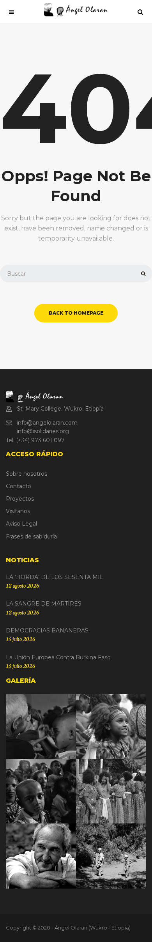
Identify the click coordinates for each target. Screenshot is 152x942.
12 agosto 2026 (22, 585)
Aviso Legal (21, 523)
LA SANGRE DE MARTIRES (43, 603)
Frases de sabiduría (31, 536)
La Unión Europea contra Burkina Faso (58, 657)
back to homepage (76, 313)
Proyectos (20, 498)
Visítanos (18, 511)
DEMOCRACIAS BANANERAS (47, 630)
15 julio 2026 (20, 639)
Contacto (18, 486)
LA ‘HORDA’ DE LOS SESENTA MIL (54, 577)
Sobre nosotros (26, 473)
